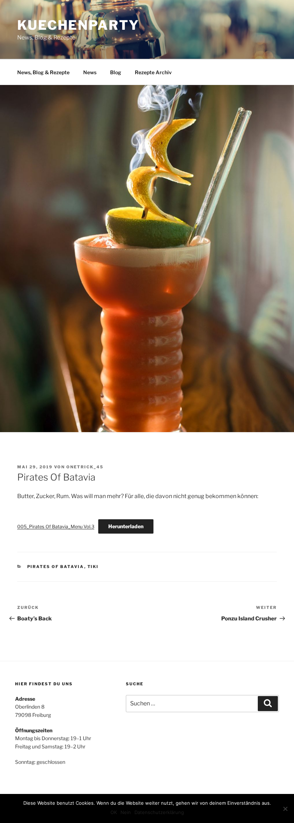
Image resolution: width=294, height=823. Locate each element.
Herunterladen (125, 526)
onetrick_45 (85, 466)
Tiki (93, 566)
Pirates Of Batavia (55, 566)
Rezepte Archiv (153, 72)
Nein (125, 812)
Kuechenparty (78, 25)
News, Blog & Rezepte (43, 72)
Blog (115, 72)
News (89, 72)
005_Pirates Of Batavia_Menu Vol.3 (55, 526)
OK (113, 812)
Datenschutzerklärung (159, 812)
